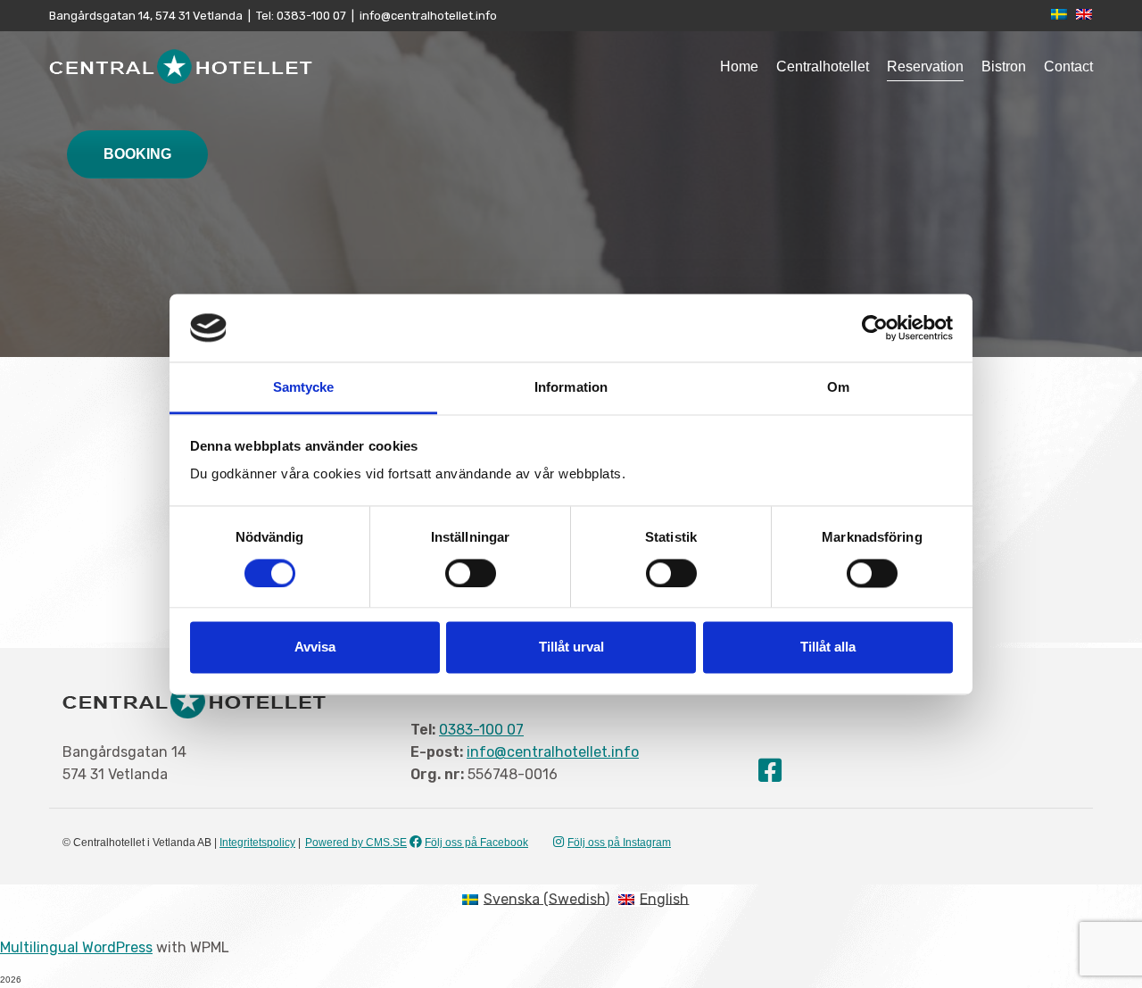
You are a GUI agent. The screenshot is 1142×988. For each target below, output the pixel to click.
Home (739, 66)
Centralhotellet (822, 66)
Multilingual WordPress (76, 947)
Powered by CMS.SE (356, 842)
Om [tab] (838, 387)
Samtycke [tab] (304, 387)
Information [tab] (571, 387)
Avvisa (314, 647)
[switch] (470, 573)
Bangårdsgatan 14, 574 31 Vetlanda (146, 15)
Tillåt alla (828, 647)
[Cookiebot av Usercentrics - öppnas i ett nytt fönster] (875, 327)
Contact (1068, 66)
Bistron (1003, 66)
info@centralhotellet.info (428, 15)
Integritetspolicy (257, 842)
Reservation (925, 66)
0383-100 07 (310, 15)
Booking (137, 154)
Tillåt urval (571, 647)
